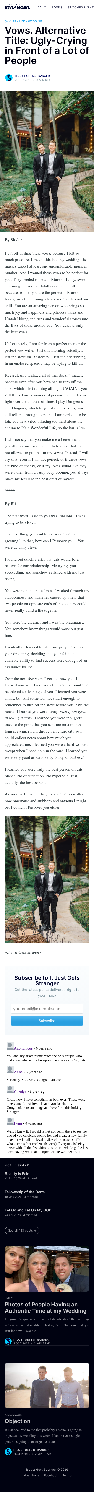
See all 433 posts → (22, 1230)
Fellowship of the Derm (25, 1192)
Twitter (68, 1475)
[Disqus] (47, 1097)
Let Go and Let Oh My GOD (28, 1210)
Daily (41, 7)
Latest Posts (30, 1475)
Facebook (51, 1475)
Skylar (10, 21)
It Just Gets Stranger (32, 76)
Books (57, 7)
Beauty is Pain (17, 1173)
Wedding (35, 21)
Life (22, 21)
